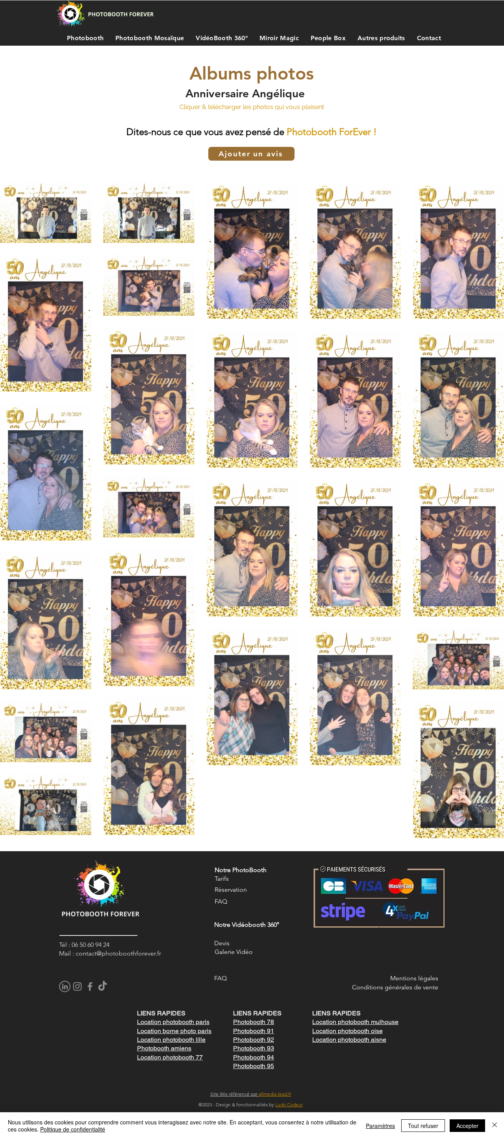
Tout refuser (423, 1126)
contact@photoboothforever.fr (118, 953)
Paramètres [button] (380, 1126)
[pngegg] (64, 986)
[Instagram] (77, 986)
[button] (83, 38)
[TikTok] (102, 986)
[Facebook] (90, 986)
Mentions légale (412, 978)
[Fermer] (494, 1126)
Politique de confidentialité (72, 1129)
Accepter (467, 1126)
